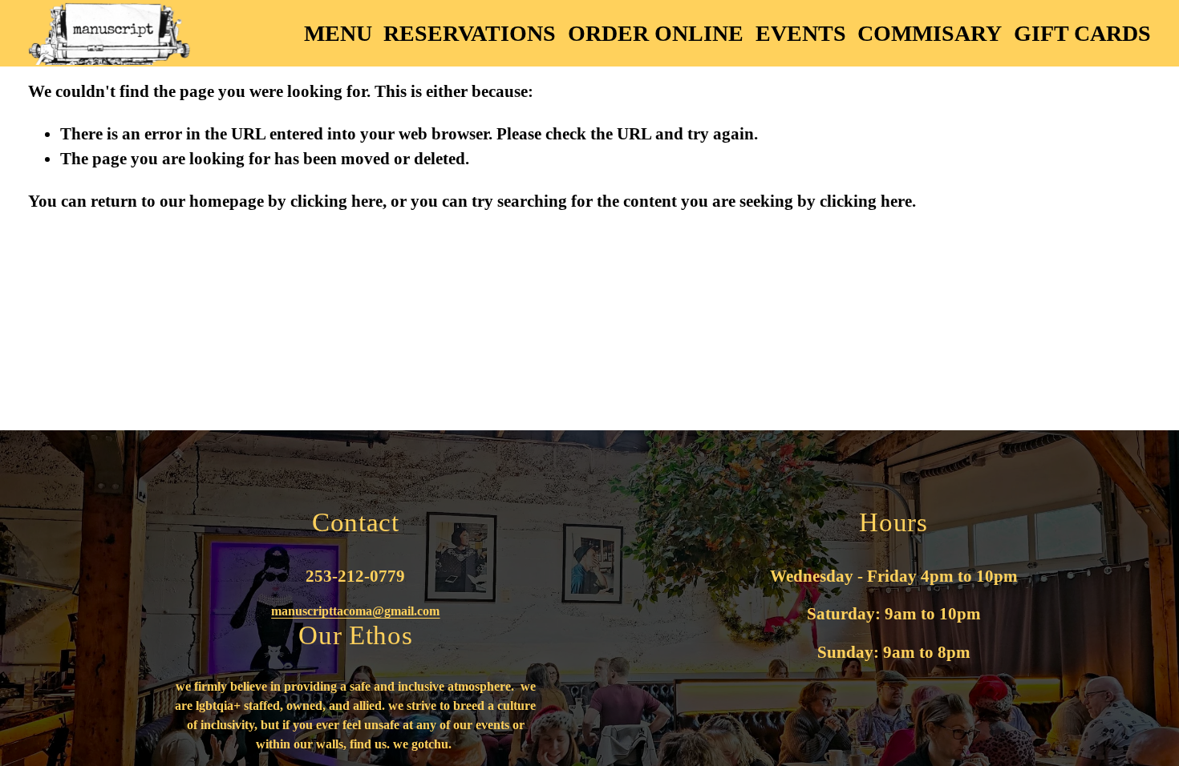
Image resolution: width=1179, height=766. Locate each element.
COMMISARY (929, 33)
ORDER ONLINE (655, 33)
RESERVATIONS (469, 33)
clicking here (336, 201)
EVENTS (801, 33)
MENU (338, 33)
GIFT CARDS (1082, 33)
